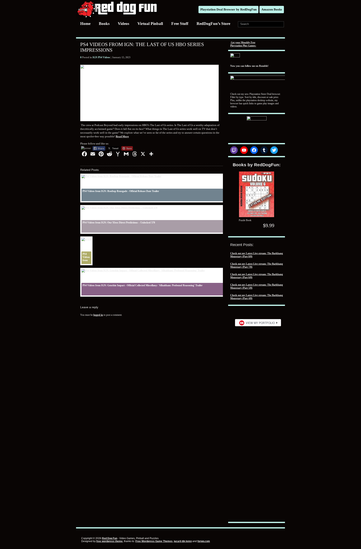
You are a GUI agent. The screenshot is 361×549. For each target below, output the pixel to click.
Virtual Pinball (150, 23)
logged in (98, 314)
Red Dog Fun (109, 538)
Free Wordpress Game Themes (154, 541)
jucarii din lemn (183, 541)
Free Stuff (179, 23)
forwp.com (203, 541)
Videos (123, 23)
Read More (122, 136)
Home (85, 23)
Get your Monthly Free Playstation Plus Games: (243, 44)
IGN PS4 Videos (101, 57)
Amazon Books (271, 9)
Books (104, 23)
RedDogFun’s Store (213, 23)
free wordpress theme (109, 541)
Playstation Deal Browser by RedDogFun (228, 9)
